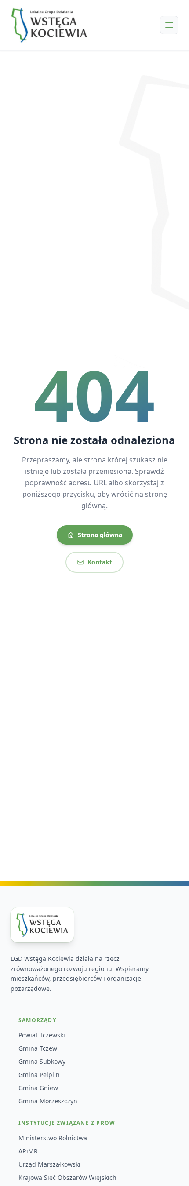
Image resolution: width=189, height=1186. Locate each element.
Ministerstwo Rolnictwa (52, 1138)
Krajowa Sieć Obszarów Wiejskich (67, 1177)
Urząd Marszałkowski (49, 1164)
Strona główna (100, 535)
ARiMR (28, 1151)
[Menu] (169, 25)
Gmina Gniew (38, 1088)
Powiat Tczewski (41, 1035)
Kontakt (99, 562)
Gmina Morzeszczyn (47, 1101)
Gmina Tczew (37, 1048)
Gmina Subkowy (41, 1061)
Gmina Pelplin (39, 1074)
